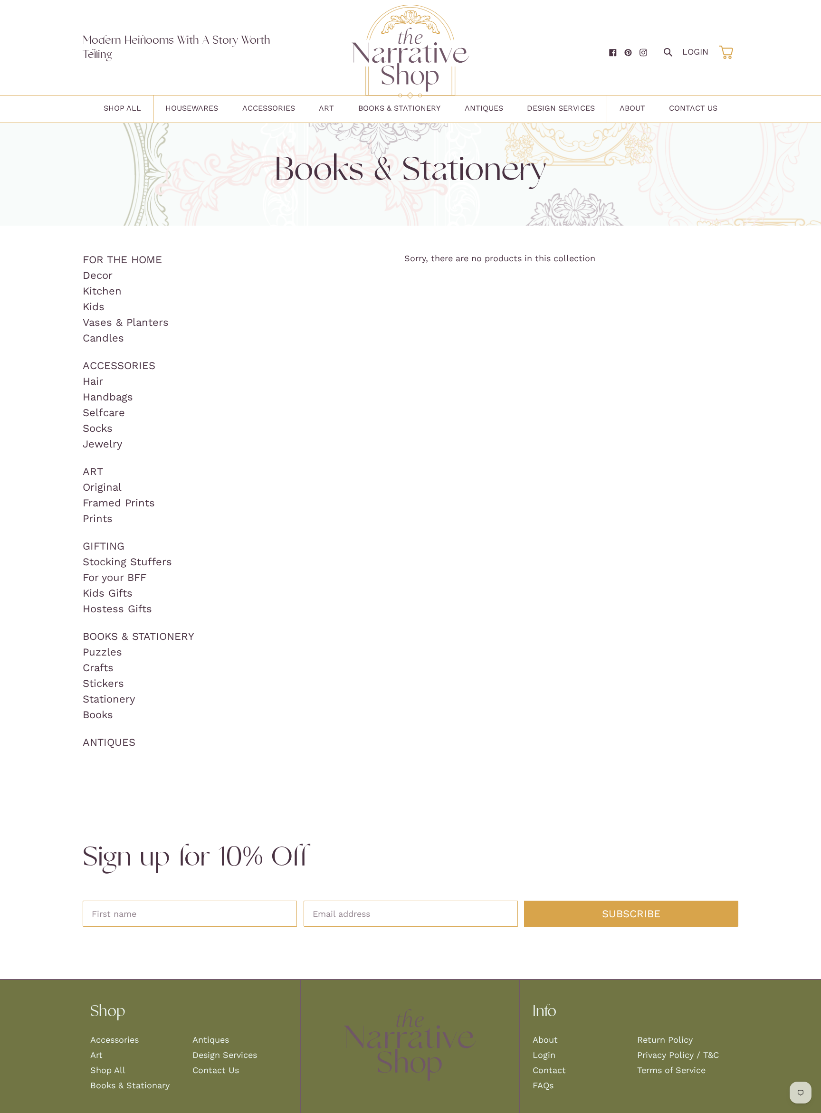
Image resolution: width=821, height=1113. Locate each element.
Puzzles (102, 652)
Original (102, 487)
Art (93, 471)
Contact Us (215, 1070)
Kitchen (102, 291)
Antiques (109, 742)
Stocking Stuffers (127, 562)
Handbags (108, 397)
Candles (103, 338)
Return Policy (665, 1040)
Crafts (98, 668)
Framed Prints (119, 503)
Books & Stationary (130, 1085)
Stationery (109, 699)
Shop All (107, 1070)
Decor (98, 275)
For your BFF (114, 577)
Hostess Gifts (117, 609)
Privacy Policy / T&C (678, 1055)
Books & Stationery (138, 636)
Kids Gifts (108, 593)
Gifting (103, 546)
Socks (98, 428)
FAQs (543, 1085)
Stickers (103, 683)
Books (98, 715)
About (545, 1040)
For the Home (122, 260)
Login (695, 52)
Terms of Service (671, 1070)
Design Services (224, 1055)
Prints (98, 518)
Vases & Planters (126, 322)
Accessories (119, 365)
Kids (94, 307)
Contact (549, 1070)
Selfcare (104, 413)
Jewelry (102, 444)
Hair (93, 381)
